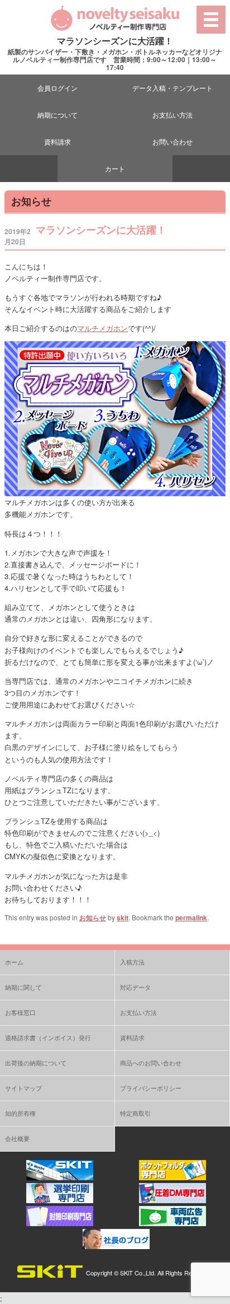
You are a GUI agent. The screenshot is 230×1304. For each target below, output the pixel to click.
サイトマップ (23, 1087)
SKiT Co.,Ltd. (138, 1272)
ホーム (14, 961)
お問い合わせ (172, 141)
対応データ (135, 986)
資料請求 (57, 141)
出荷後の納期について (35, 1062)
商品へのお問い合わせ (150, 1062)
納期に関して (23, 986)
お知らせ (92, 917)
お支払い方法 (172, 114)
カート (115, 168)
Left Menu (211, 19)
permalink (191, 917)
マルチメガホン (102, 328)
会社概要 (17, 1138)
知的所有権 (20, 1113)
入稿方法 (132, 961)
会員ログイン (57, 87)
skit (122, 917)
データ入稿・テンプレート (172, 87)
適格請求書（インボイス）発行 (48, 1037)
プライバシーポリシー (150, 1087)
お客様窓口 (20, 1012)
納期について (57, 114)
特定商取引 (135, 1113)
